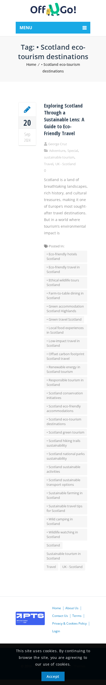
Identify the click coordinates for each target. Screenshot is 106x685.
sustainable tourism (59, 157)
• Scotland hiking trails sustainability (63, 443)
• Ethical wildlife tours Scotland (63, 282)
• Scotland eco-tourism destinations (64, 421)
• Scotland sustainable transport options (63, 482)
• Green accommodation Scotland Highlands (65, 308)
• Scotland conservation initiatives (65, 395)
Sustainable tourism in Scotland (64, 556)
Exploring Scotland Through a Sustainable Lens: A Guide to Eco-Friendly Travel (64, 119)
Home (31, 64)
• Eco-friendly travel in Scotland (63, 269)
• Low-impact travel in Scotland (63, 343)
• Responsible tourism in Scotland (65, 382)
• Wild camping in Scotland (60, 521)
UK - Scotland (65, 164)
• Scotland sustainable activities (63, 469)
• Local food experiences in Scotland (65, 330)
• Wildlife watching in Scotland (62, 534)
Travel (48, 164)
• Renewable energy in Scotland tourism (63, 369)
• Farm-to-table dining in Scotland (65, 295)
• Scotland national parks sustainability (66, 456)
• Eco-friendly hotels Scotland (62, 256)
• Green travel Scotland (64, 319)
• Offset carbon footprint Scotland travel (65, 356)
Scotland (53, 545)
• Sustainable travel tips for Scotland (64, 508)
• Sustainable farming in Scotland (65, 495)
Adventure (57, 150)
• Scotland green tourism (65, 432)
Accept (53, 676)
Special (72, 150)
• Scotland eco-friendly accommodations (64, 408)
